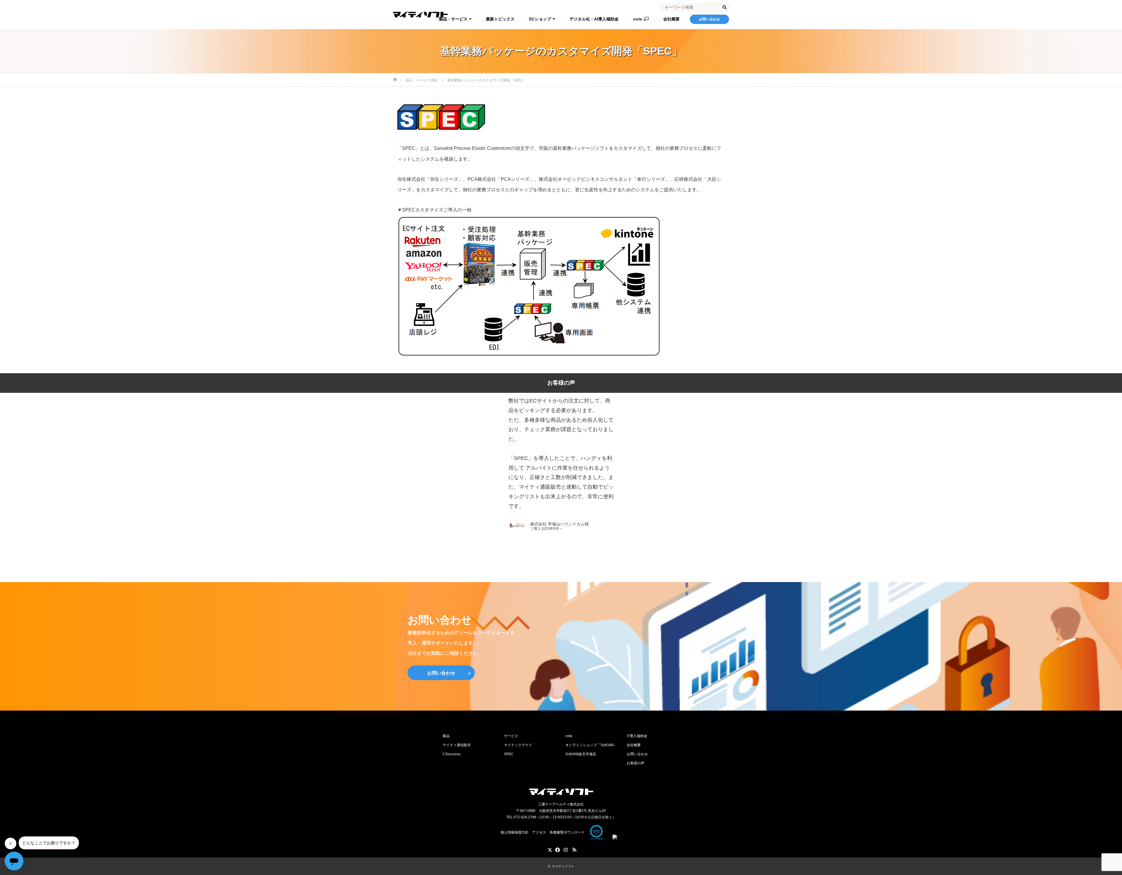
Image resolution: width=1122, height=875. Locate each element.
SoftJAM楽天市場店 (580, 754)
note (637, 19)
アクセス (539, 832)
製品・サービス (453, 19)
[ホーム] (395, 75)
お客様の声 (635, 763)
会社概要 (671, 19)
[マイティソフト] (561, 792)
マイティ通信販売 (457, 745)
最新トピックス (500, 19)
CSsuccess (451, 754)
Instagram (565, 848)
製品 (446, 736)
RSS (574, 848)
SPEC (509, 754)
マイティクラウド (518, 745)
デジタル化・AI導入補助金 (594, 19)
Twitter (547, 848)
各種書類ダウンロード (567, 832)
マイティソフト (563, 866)
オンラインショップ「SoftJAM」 (591, 745)
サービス (511, 736)
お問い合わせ (709, 19)
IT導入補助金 (637, 736)
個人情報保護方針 (515, 832)
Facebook (556, 848)
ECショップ (540, 19)
